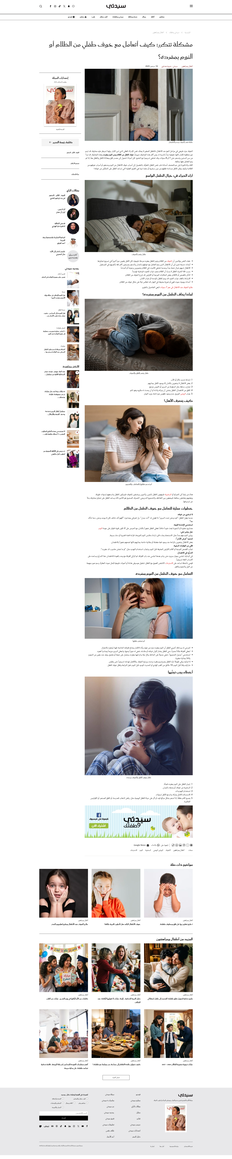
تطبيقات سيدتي (108, 1125)
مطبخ (82, 16)
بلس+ (93, 16)
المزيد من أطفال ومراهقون (174, 939)
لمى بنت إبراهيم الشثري (57, 198)
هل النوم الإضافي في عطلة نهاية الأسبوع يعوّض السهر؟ (54, 296)
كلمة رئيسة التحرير (62, 142)
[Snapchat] (69, 6)
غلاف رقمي (110, 1131)
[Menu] (191, 6)
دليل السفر (136, 1137)
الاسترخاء (169, 563)
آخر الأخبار (110, 1137)
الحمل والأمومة (56, 1107)
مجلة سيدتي (109, 1094)
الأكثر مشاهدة (71, 367)
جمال (144, 16)
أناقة (152, 16)
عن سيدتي (110, 1107)
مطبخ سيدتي (135, 1101)
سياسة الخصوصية (174, 1146)
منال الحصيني (60, 254)
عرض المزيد (116, 1077)
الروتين (183, 394)
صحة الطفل (61, 310)
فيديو (70, 16)
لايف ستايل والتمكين (79, 1099)
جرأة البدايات (75, 174)
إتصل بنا (152, 1146)
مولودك (63, 346)
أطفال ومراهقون (187, 66)
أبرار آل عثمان (60, 212)
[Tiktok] (59, 6)
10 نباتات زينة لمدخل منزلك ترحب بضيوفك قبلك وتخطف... (54, 394)
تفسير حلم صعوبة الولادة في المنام (53, 277)
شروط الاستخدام (188, 1146)
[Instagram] (55, 6)
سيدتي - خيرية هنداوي (170, 66)
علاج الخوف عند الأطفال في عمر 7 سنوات (176, 287)
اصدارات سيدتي (134, 1131)
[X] (64, 6)
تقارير (138, 1119)
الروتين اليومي (158, 850)
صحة (63, 292)
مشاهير (161, 16)
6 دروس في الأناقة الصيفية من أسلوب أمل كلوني (54, 453)
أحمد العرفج (61, 243)
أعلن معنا (162, 1146)
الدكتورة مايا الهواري (58, 226)
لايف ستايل (103, 16)
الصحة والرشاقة (56, 1099)
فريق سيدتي (109, 1119)
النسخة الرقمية (60, 129)
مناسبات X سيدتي (108, 1101)
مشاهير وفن (81, 1103)
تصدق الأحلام (75, 163)
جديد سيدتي (72, 268)
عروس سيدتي (135, 1125)
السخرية (168, 494)
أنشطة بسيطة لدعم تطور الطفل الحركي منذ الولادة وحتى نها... (54, 350)
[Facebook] (50, 6)
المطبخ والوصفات (56, 1103)
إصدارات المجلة (60, 78)
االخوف (168, 850)
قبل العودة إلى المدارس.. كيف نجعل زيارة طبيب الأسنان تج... (54, 314)
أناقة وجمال (69, 1103)
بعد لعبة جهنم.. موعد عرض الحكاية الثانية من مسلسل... (54, 373)
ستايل (138, 1113)
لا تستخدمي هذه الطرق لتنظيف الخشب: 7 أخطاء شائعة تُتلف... (53, 433)
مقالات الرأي (73, 190)
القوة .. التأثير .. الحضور (73, 152)
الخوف (170, 261)
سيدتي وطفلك (117, 16)
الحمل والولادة (61, 328)
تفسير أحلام (61, 274)
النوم (101, 528)
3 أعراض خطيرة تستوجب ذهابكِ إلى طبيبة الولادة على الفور (54, 332)
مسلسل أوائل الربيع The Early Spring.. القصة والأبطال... (55, 413)
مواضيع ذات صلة (181, 865)
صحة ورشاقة (132, 16)
